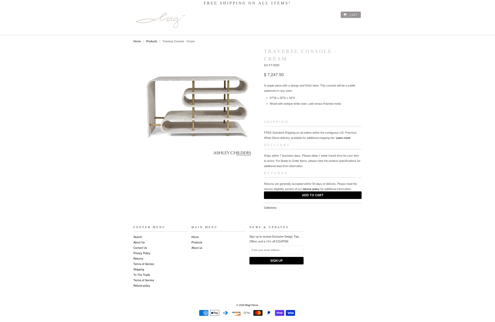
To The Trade (141, 275)
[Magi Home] (160, 20)
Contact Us (140, 248)
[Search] (336, 15)
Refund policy (141, 285)
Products (297, 15)
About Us (139, 242)
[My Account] (331, 15)
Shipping (138, 269)
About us (318, 15)
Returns (138, 258)
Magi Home (251, 305)
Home (278, 15)
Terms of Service (143, 264)
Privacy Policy (141, 253)
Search (137, 237)
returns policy (311, 189)
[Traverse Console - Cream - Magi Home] (196, 104)
